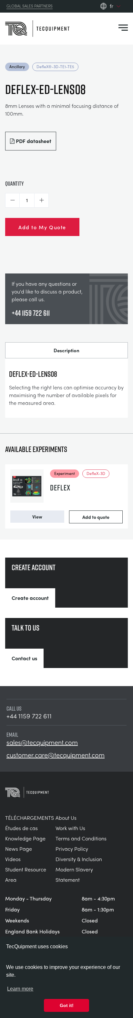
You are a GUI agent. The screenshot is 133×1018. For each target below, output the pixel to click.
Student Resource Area (25, 874)
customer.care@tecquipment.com (55, 755)
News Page (18, 848)
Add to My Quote (42, 227)
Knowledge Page (25, 838)
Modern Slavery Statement (74, 874)
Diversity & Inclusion (79, 859)
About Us (66, 817)
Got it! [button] (67, 1005)
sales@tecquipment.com (42, 742)
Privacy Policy (72, 848)
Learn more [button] (20, 989)
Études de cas (21, 828)
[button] (12, 200)
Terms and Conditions (81, 838)
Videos (13, 859)
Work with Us (70, 828)
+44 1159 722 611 (31, 313)
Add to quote (95, 517)
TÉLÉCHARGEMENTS (29, 817)
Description (66, 350)
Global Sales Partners (29, 6)
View (37, 516)
